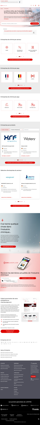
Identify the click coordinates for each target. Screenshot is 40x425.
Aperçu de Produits (4, 381)
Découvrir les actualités (5, 365)
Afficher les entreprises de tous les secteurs (20, 59)
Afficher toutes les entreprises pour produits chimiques (20, 162)
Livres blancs (16, 392)
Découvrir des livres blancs (18, 374)
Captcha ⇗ (15, 282)
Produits (15, 391)
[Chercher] (31, 5)
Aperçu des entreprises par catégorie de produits (9, 354)
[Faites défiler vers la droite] (22, 129)
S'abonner (33, 376)
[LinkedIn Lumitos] (38, 418)
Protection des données (10, 420)
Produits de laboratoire (5, 376)
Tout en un (16, 394)
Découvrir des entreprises (18, 365)
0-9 (1, 342)
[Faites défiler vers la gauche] (20, 129)
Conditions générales (13, 418)
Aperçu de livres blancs (18, 385)
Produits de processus (4, 377)
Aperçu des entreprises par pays (6, 357)
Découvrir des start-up (8, 246)
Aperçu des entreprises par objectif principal (8, 355)
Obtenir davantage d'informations (10, 331)
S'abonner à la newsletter (27, 278)
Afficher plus (4, 287)
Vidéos (2, 389)
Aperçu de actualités (4, 368)
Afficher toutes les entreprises (20, 116)
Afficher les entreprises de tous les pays (20, 88)
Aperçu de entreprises (18, 370)
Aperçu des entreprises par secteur (7, 352)
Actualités (16, 389)
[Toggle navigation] (38, 5)
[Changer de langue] (35, 5)
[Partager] (33, 5)
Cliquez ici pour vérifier (10, 281)
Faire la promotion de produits (6, 379)
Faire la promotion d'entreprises (20, 368)
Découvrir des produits (5, 374)
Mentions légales (4, 418)
